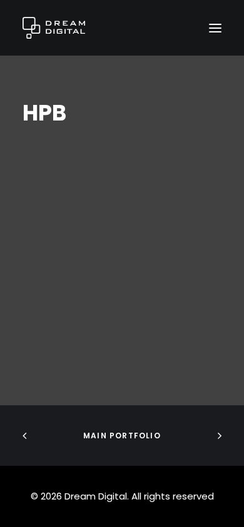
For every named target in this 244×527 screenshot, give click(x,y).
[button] (215, 28)
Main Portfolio (122, 435)
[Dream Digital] (54, 28)
